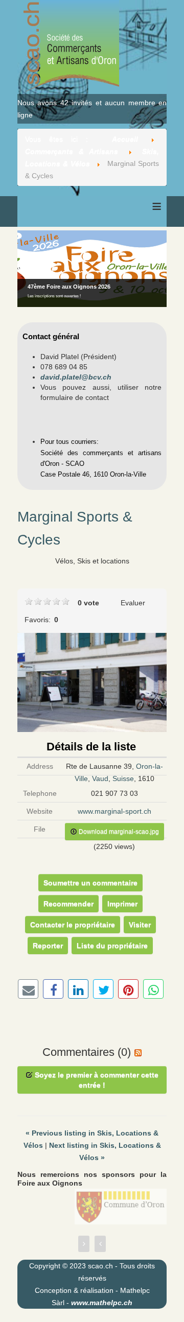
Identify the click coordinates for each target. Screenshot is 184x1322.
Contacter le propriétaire (72, 924)
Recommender (68, 904)
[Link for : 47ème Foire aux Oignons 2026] (92, 268)
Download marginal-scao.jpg (118, 831)
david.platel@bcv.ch (75, 377)
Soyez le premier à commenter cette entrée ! (95, 1080)
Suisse (123, 778)
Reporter (48, 945)
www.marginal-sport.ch (114, 811)
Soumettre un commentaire (90, 883)
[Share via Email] (28, 989)
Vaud (100, 778)
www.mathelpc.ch (101, 1303)
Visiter (140, 924)
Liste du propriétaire (112, 945)
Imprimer (122, 904)
